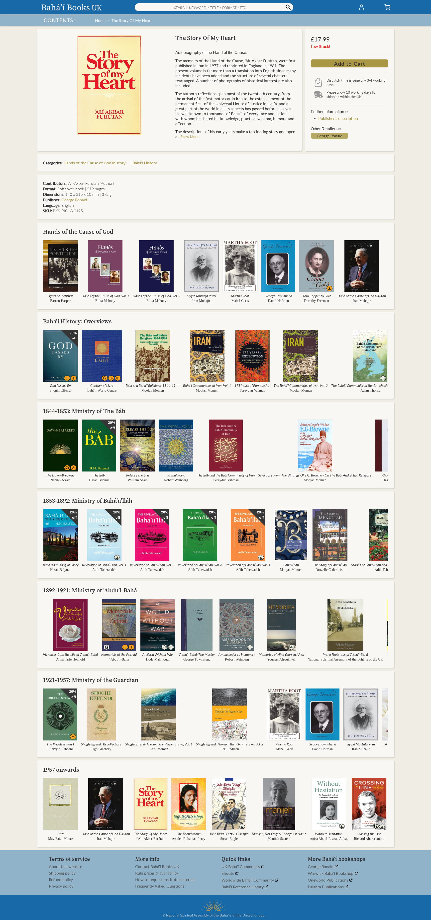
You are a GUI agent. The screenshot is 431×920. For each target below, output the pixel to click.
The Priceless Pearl (60, 744)
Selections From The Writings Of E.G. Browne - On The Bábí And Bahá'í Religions (315, 475)
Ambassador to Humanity (236, 654)
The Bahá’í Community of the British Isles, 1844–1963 (370, 385)
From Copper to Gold (316, 296)
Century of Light (101, 385)
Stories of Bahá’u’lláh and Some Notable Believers (386, 565)
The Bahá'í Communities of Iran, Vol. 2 (301, 385)
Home (100, 20)
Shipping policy (62, 873)
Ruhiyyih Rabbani (60, 749)
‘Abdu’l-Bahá (119, 659)
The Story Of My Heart (131, 20)
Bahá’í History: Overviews (77, 321)
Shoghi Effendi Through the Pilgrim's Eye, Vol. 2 (229, 744)
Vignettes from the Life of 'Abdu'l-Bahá (70, 654)
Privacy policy (61, 886)
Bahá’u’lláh (291, 565)
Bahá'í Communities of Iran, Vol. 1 (207, 385)
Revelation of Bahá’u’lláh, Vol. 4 (248, 565)
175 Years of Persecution (252, 385)
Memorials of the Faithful (119, 654)
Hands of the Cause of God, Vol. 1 (105, 296)
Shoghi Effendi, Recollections (101, 744)
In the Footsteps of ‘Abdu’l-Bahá (345, 654)
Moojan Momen (152, 390)
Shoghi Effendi (60, 390)
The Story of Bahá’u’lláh (330, 565)
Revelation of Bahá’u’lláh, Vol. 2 (152, 565)
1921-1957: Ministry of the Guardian (90, 680)
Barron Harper (60, 301)
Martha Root (240, 296)
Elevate (228, 873)
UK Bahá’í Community (241, 867)
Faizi (60, 834)
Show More (189, 136)
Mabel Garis (240, 301)
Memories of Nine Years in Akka (281, 654)
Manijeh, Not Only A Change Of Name (279, 834)
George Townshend (278, 296)
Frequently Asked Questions (159, 886)
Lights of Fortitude (60, 296)
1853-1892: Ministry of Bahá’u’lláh (87, 500)
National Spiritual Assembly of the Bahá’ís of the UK (345, 659)
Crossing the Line (369, 834)
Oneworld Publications (328, 880)
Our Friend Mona (189, 834)
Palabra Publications (326, 887)
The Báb (99, 475)
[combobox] (214, 7)
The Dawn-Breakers (60, 475)
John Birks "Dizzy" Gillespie (229, 834)
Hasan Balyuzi (99, 480)
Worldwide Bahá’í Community (248, 880)
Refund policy (61, 880)
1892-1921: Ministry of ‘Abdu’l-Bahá (90, 590)
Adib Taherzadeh (104, 570)
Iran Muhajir (201, 301)
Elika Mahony (105, 301)
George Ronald (329, 136)
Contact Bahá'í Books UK (157, 867)
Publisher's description (338, 118)
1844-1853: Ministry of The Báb (84, 411)
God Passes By (60, 385)
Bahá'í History (144, 163)
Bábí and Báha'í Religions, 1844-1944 (153, 385)
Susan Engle (229, 839)
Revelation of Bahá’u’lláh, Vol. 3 (200, 565)
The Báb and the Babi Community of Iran (226, 475)
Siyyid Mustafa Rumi (201, 296)
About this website (65, 867)
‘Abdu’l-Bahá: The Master (197, 654)
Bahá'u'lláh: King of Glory (61, 565)
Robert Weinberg (176, 480)
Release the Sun (137, 475)
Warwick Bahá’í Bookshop (331, 873)
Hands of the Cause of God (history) (96, 163)
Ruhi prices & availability (156, 873)
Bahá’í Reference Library (243, 887)
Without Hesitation (329, 834)
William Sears (137, 480)
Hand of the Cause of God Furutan (361, 296)
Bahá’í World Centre (101, 390)
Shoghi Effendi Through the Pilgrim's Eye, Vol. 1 (159, 744)
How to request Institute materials (165, 880)
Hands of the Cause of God (78, 232)
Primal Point (176, 475)
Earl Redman (159, 749)
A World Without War (157, 654)
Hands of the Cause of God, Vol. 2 (156, 296)
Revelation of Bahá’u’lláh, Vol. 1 (104, 565)
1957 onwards (61, 769)
